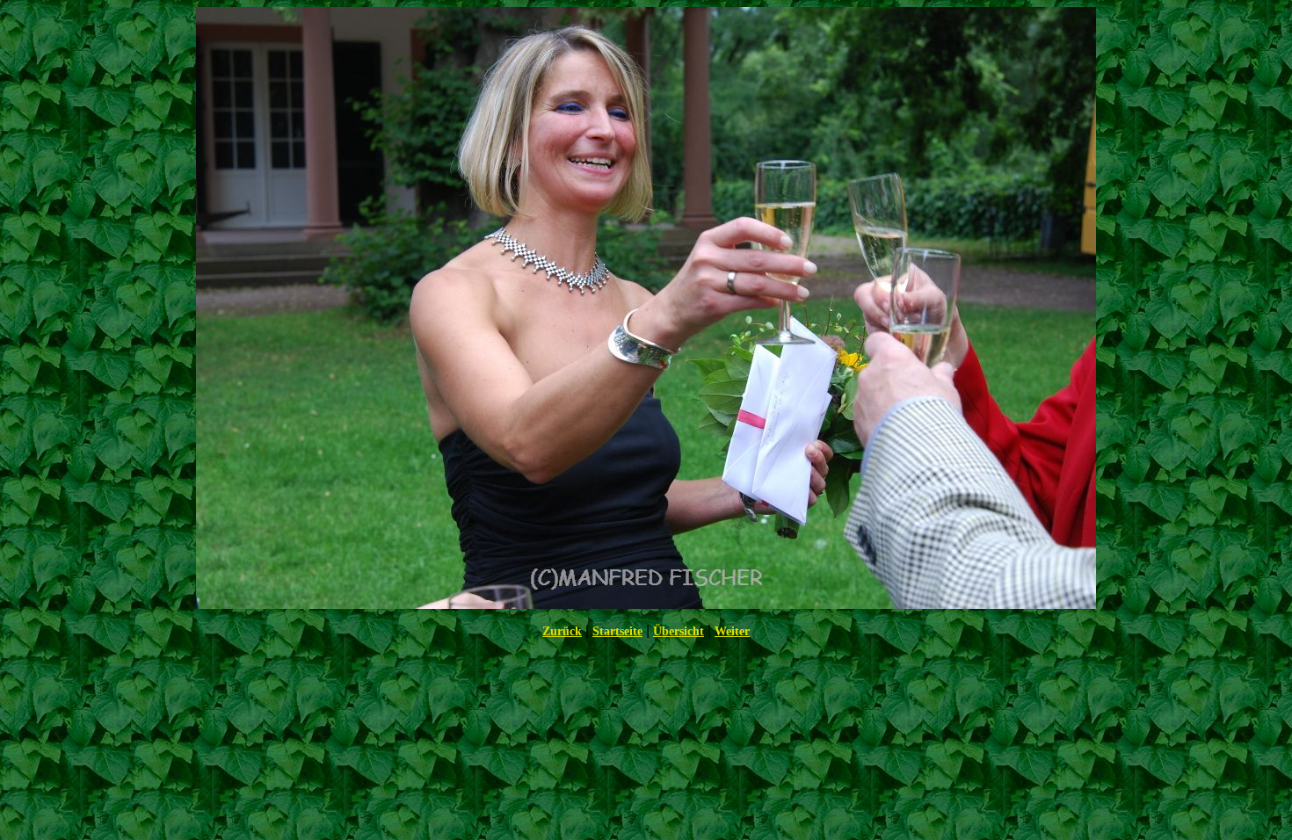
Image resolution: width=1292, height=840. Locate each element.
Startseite (617, 631)
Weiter (732, 631)
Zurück (562, 631)
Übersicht (678, 631)
